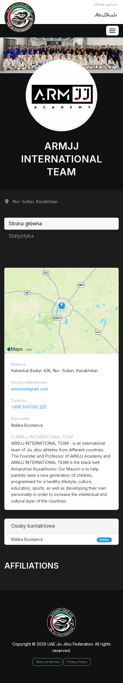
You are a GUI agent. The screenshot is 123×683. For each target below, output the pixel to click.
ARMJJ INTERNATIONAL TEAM (61, 158)
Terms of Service (47, 662)
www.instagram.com (29, 388)
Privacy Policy (77, 662)
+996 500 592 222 (28, 406)
